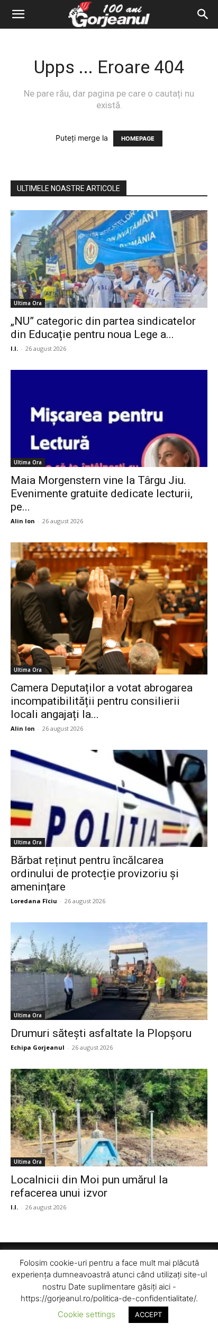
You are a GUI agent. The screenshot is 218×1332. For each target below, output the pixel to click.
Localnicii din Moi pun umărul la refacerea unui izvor (89, 1186)
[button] (18, 14)
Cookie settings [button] (86, 1314)
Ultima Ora (28, 303)
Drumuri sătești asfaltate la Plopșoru (101, 1033)
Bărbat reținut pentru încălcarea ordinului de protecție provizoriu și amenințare (95, 873)
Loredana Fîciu (34, 901)
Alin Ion (23, 521)
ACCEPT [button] (148, 1314)
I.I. (14, 348)
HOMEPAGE (138, 138)
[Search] (203, 14)
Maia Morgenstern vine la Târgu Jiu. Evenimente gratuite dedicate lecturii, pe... (102, 493)
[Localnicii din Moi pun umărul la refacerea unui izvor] (109, 1117)
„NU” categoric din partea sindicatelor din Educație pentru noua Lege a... (103, 328)
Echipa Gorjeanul (38, 1047)
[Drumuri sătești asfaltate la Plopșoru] (109, 971)
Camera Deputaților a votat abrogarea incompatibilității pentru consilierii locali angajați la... (102, 701)
